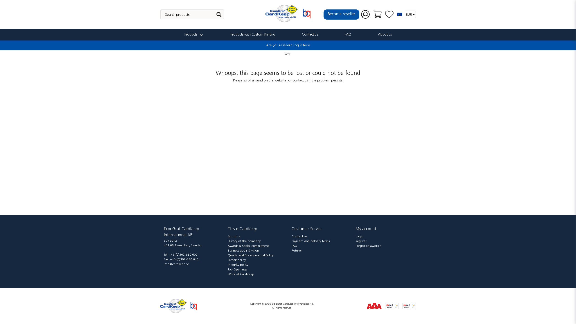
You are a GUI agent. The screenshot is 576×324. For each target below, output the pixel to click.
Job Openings (237, 269)
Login (359, 236)
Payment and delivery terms (311, 241)
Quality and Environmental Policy (250, 255)
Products (190, 34)
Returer (297, 250)
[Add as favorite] (389, 14)
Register (361, 241)
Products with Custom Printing (252, 34)
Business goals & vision (243, 250)
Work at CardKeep (241, 274)
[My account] (365, 14)
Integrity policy (238, 265)
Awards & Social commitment (248, 246)
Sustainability (237, 260)
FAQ (348, 34)
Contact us (310, 34)
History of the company (244, 241)
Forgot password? (368, 246)
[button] (400, 14)
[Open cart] (377, 14)
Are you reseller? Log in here (288, 45)
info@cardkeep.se (176, 264)
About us (385, 34)
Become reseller (341, 14)
